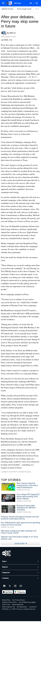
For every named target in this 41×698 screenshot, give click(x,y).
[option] (9, 9)
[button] (3, 3)
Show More (20, 543)
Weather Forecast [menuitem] (7, 9)
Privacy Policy (6, 600)
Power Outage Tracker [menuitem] (24, 9)
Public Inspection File (8, 607)
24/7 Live (17, 3)
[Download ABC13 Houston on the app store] (7, 592)
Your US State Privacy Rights (27, 602)
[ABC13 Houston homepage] (9, 3)
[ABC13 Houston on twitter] (10, 586)
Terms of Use (6, 604)
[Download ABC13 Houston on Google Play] (20, 592)
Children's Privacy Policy (9, 602)
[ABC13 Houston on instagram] (15, 586)
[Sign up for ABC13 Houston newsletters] (20, 586)
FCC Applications (22, 607)
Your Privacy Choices (18, 600)
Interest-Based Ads (17, 604)
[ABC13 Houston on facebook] (4, 586)
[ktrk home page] (6, 553)
